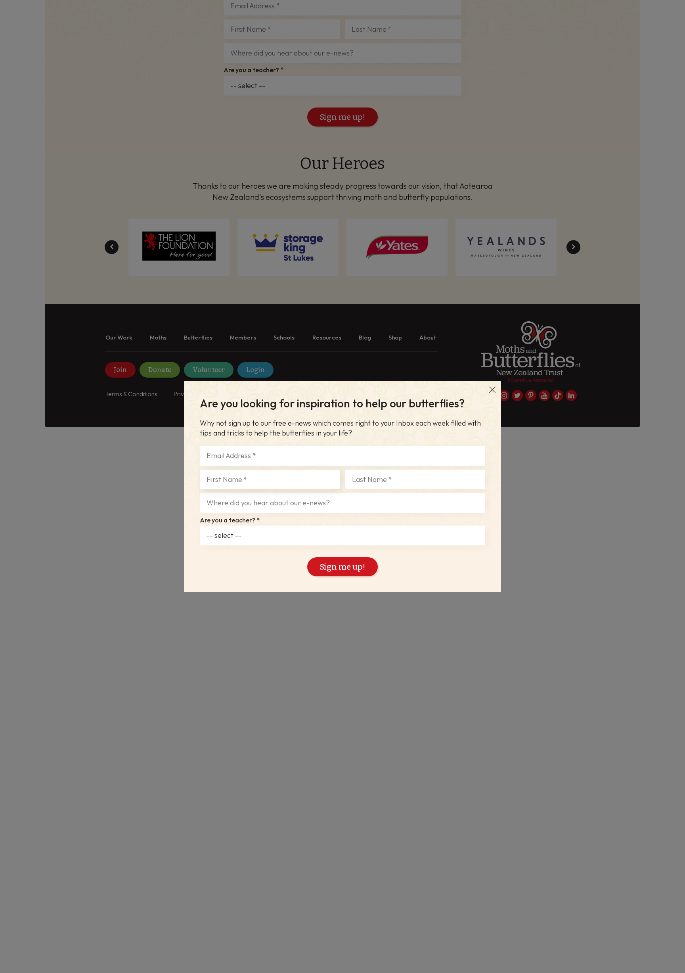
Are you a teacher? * (230, 520)
